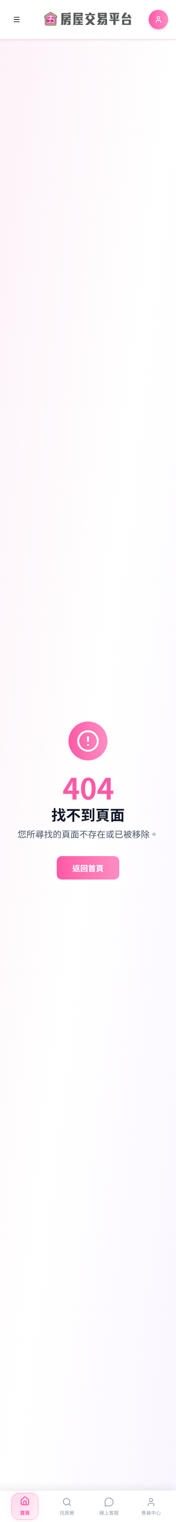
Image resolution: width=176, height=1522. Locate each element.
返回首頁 (88, 868)
